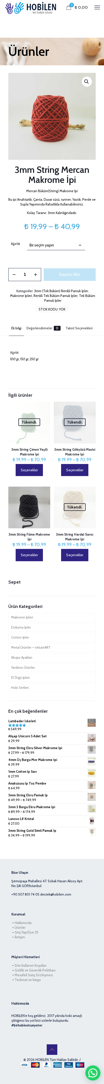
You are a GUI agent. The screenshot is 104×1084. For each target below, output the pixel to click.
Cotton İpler (20, 637)
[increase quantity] (35, 274)
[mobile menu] (97, 7)
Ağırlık (15, 244)
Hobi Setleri (20, 688)
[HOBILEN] (32, 7)
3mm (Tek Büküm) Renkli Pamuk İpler (61, 291)
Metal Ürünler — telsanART (31, 647)
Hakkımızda (23, 923)
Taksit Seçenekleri (79, 328)
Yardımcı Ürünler (23, 667)
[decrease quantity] (14, 274)
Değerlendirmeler (42, 328)
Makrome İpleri (21, 296)
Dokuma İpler (21, 627)
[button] (87, 82)
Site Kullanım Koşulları (30, 965)
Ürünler (20, 927)
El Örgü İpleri (20, 678)
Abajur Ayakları (21, 657)
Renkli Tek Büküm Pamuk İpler (55, 296)
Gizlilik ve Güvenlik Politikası (35, 970)
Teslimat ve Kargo (28, 980)
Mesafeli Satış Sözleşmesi (34, 975)
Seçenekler (29, 470)
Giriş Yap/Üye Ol (26, 932)
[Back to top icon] (52, 1049)
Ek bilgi (16, 328)
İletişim (20, 937)
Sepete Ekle (69, 274)
